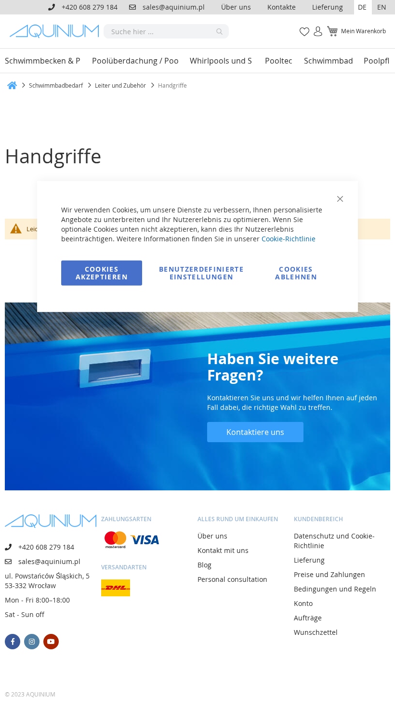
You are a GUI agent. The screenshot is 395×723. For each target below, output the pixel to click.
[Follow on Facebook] (12, 641)
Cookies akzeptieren (102, 272)
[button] (363, 7)
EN (381, 7)
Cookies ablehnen (296, 272)
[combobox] (166, 31)
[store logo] (57, 31)
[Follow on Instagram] (32, 641)
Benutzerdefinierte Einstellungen (201, 272)
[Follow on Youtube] (51, 641)
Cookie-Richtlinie (289, 238)
